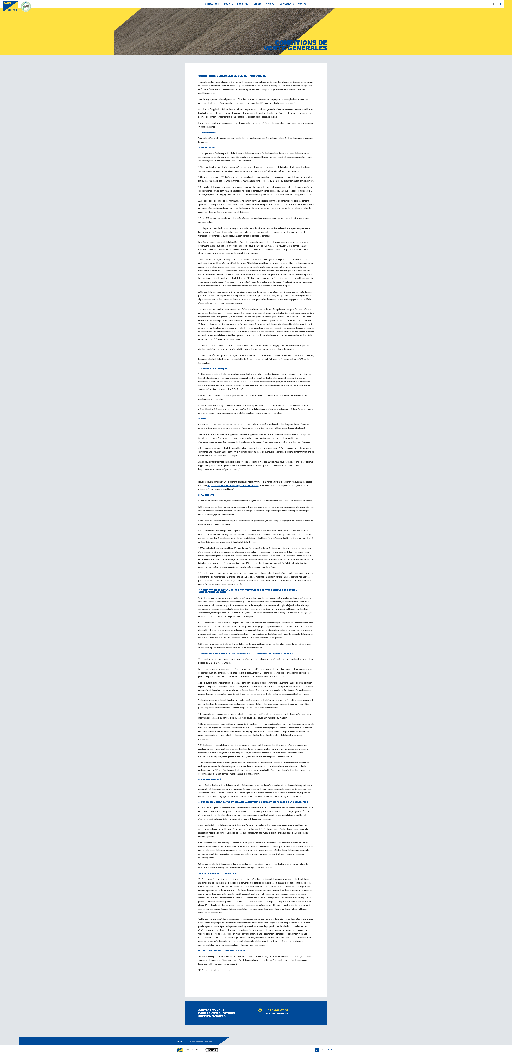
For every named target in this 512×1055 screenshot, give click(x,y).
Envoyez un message (277, 1013)
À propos (271, 4)
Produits (228, 4)
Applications (212, 4)
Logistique (243, 4)
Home (179, 1041)
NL (493, 4)
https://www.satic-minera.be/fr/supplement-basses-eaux (233, 485)
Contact (302, 4)
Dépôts (257, 4)
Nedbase (331, 1049)
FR (500, 4)
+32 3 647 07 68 (277, 1010)
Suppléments (287, 4)
